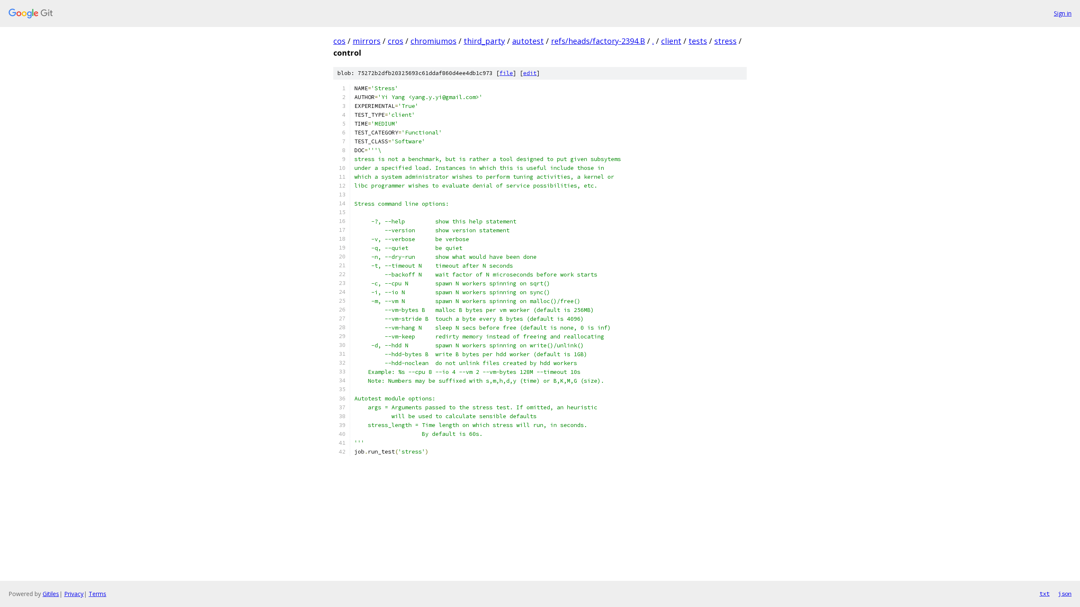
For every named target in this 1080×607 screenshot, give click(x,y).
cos (339, 41)
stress (725, 41)
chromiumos (433, 41)
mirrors (367, 41)
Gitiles (51, 594)
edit (530, 73)
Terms (97, 594)
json (1065, 593)
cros (395, 41)
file (506, 73)
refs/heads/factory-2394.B (598, 41)
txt (1045, 593)
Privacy (74, 594)
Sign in (1063, 13)
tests (697, 41)
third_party (484, 41)
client (671, 41)
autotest (528, 41)
